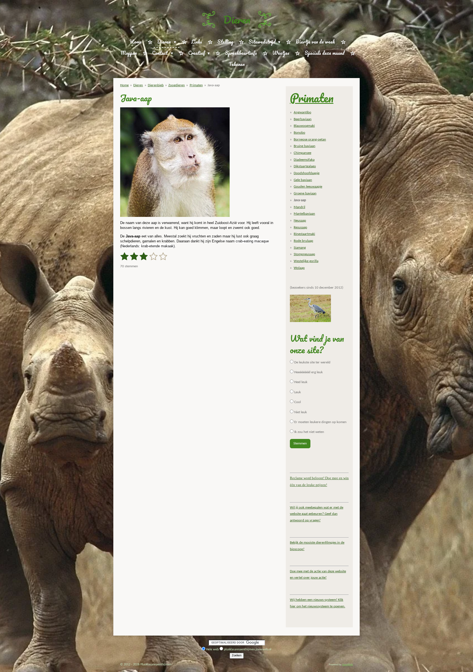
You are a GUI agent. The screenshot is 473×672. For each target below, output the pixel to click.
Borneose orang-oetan (310, 139)
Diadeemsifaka (304, 160)
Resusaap (300, 227)
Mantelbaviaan (304, 214)
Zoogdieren (176, 85)
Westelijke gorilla (306, 261)
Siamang (300, 247)
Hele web (212, 649)
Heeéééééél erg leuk (308, 372)
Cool (297, 402)
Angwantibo (302, 112)
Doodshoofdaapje (306, 173)
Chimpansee (302, 153)
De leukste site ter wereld (311, 362)
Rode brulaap (303, 241)
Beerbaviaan (303, 119)
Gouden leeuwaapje (308, 186)
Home (124, 85)
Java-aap (213, 85)
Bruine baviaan (304, 146)
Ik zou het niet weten (308, 432)
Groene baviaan (305, 193)
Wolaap (299, 268)
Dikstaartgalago (305, 166)
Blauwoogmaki (304, 126)
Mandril (299, 207)
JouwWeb (347, 664)
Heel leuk (300, 382)
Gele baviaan (303, 180)
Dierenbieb (156, 85)
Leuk (297, 392)
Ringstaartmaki (304, 234)
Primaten (196, 85)
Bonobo (299, 132)
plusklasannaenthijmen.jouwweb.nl (247, 649)
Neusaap (300, 220)
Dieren (236, 19)
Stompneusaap (304, 254)
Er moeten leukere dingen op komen (320, 422)
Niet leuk (300, 412)
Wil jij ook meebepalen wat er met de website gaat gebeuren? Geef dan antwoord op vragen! (316, 514)
